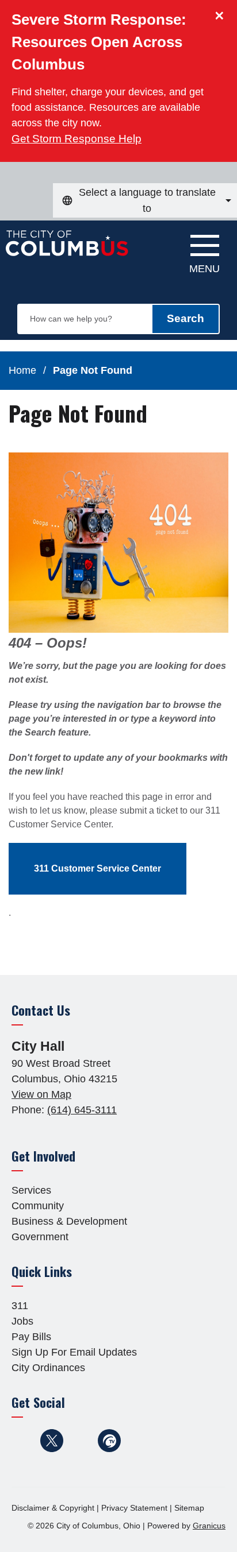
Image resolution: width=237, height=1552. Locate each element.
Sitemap (189, 1507)
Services (31, 1190)
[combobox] (145, 200)
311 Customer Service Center (97, 868)
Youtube (80, 1440)
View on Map (41, 1094)
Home (22, 370)
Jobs (22, 1321)
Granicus (209, 1525)
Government (40, 1237)
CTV (109, 1440)
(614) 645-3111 (82, 1110)
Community (38, 1206)
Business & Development (69, 1221)
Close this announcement (222, 12)
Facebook (23, 1440)
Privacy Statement (134, 1507)
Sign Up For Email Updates (74, 1352)
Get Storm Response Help (77, 139)
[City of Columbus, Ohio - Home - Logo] (70, 249)
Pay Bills (31, 1336)
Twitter (51, 1440)
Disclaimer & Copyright (53, 1507)
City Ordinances (48, 1367)
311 (20, 1305)
